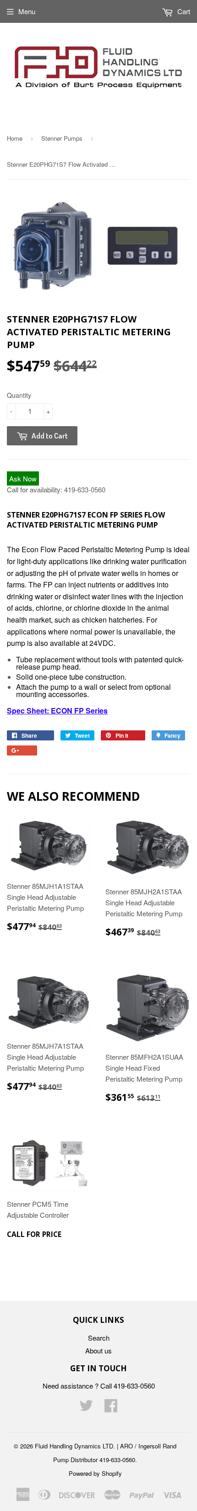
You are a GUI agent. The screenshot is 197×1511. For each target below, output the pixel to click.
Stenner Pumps (61, 138)
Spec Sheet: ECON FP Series (57, 710)
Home (14, 138)
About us (98, 1350)
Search (98, 1337)
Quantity (19, 395)
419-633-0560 (84, 489)
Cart (182, 11)
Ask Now (23, 478)
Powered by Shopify (95, 1473)
